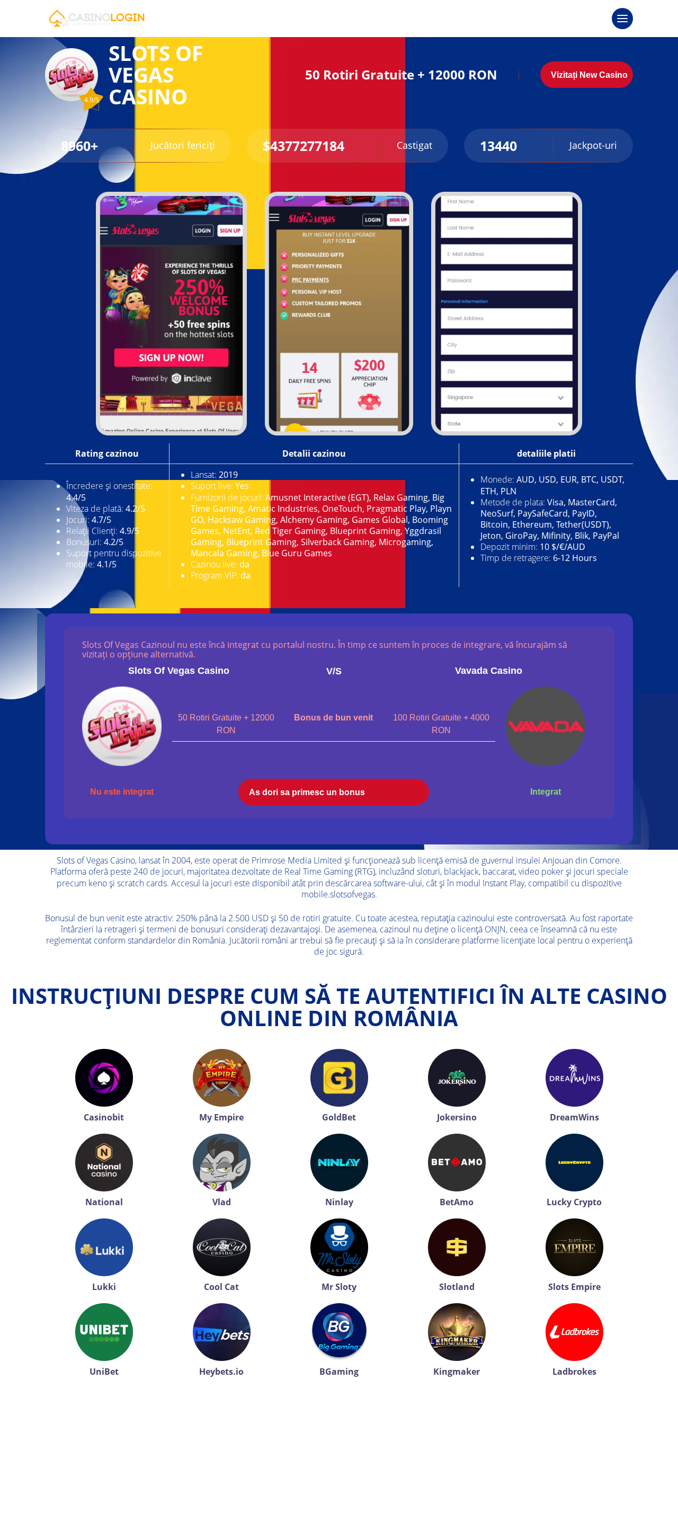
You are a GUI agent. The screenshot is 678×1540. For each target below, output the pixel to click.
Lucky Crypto (574, 1202)
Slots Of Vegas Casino (178, 670)
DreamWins (574, 1117)
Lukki (104, 1287)
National (104, 1202)
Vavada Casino (488, 670)
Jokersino (457, 1117)
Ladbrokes (574, 1371)
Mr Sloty (339, 1287)
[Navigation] (622, 18)
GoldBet (339, 1117)
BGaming (339, 1371)
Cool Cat (221, 1287)
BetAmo (457, 1202)
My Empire (221, 1117)
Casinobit (104, 1117)
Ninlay (339, 1202)
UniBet (104, 1371)
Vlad (221, 1202)
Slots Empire (574, 1287)
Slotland (457, 1287)
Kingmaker (456, 1371)
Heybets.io (221, 1371)
